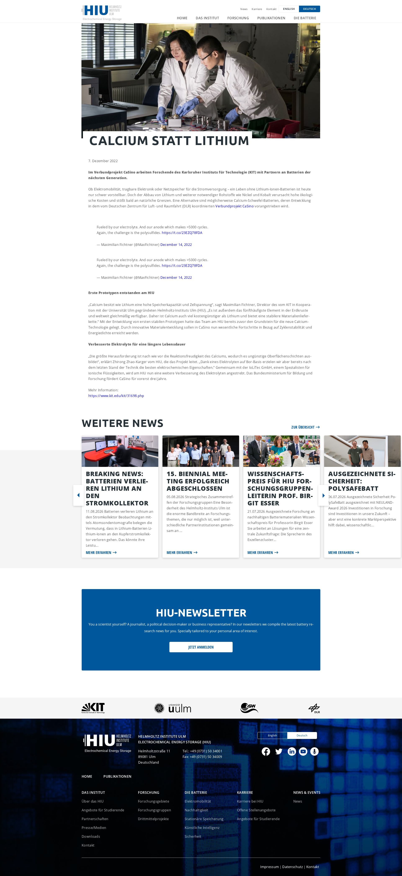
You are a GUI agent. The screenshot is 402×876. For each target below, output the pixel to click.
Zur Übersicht (302, 427)
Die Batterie (305, 18)
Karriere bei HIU (250, 801)
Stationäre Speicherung (204, 819)
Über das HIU (93, 801)
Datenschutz (292, 866)
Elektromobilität (198, 801)
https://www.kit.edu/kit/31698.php (116, 395)
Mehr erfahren (98, 552)
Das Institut (207, 18)
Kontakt (271, 9)
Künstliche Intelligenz (202, 827)
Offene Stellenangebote (256, 810)
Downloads (91, 836)
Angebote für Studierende (103, 810)
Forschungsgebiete (153, 801)
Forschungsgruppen (154, 810)
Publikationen (271, 18)
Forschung (238, 18)
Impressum (269, 866)
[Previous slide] (78, 495)
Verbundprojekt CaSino (234, 206)
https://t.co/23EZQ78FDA (182, 232)
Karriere (257, 9)
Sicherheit (193, 836)
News (243, 9)
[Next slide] (323, 495)
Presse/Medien (94, 827)
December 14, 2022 (176, 244)
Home (182, 18)
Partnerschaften (95, 819)
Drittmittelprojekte (153, 819)
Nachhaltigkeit (196, 810)
